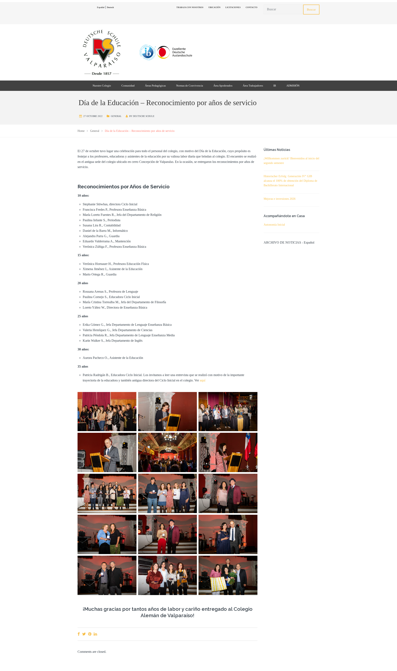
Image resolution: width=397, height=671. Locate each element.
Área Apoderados (222, 85)
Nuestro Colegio (102, 85)
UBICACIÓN (214, 7)
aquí (202, 380)
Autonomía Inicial (274, 224)
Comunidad (128, 85)
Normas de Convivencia (189, 85)
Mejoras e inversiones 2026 (279, 198)
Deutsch (110, 7)
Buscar (311, 9)
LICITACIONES (233, 7)
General (116, 116)
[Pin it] (89, 634)
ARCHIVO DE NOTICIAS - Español (289, 242)
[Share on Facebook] (79, 634)
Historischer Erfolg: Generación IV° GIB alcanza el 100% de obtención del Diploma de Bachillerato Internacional (290, 181)
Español (100, 7)
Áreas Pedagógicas (155, 85)
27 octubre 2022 (93, 116)
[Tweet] (84, 634)
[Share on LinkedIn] (95, 634)
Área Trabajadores (253, 85)
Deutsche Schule (143, 116)
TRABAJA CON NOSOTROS (189, 7)
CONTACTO (251, 7)
